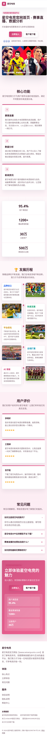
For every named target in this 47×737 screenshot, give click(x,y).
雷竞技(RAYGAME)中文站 (31, 718)
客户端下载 (30, 34)
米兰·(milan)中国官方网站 (11, 718)
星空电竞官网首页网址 (10, 715)
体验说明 (6, 695)
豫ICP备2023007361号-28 (31, 730)
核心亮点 (6, 674)
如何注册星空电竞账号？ (15, 517)
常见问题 (6, 682)
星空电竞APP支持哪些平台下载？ (18, 533)
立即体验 (6, 678)
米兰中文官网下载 (8, 722)
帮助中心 (6, 703)
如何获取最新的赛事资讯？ (16, 550)
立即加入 (15, 34)
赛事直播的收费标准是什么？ (17, 542)
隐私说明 (6, 699)
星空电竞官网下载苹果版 (28, 715)
